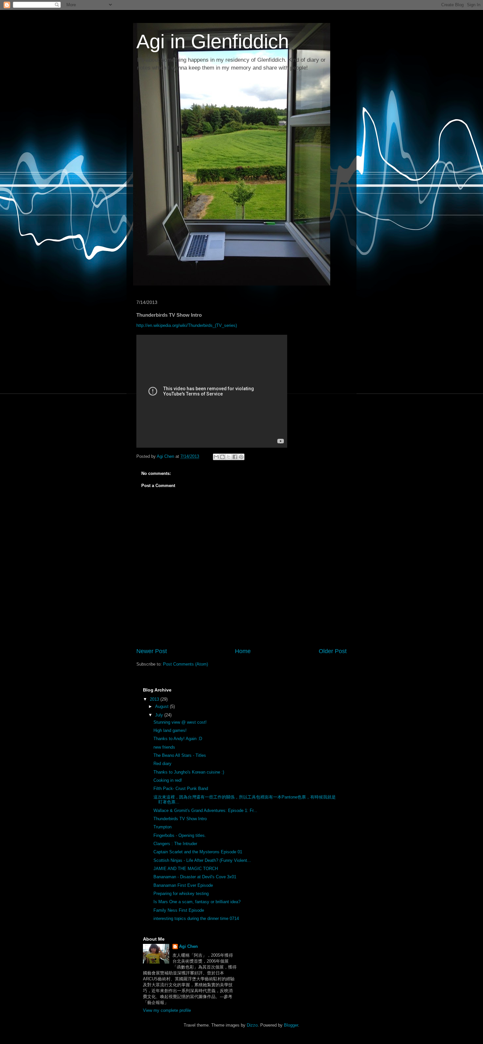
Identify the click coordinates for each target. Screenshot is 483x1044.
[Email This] (216, 457)
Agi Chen (188, 946)
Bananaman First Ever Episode (183, 885)
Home (243, 651)
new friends (164, 747)
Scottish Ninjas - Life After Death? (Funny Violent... (202, 860)
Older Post (333, 651)
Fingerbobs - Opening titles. (179, 835)
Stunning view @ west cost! (180, 722)
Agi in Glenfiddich (212, 42)
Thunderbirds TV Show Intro (180, 818)
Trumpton (162, 826)
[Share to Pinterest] (241, 457)
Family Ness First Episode (178, 910)
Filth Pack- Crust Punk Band (180, 788)
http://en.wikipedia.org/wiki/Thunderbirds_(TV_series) (186, 325)
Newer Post (151, 651)
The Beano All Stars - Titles (179, 755)
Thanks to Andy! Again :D (177, 738)
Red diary (162, 763)
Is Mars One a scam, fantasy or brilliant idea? (197, 901)
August (162, 706)
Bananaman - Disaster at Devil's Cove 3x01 (194, 876)
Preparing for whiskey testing (181, 893)
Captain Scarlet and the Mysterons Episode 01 (197, 851)
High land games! (170, 730)
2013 (155, 699)
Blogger (291, 1025)
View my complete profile (167, 1010)
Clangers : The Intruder (175, 843)
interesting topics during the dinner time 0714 (196, 918)
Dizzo (252, 1025)
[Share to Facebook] (235, 457)
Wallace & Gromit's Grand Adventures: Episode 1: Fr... (205, 810)
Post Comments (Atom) (185, 664)
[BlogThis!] (222, 457)
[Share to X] (228, 457)
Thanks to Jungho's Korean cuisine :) (188, 772)
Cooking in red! (167, 780)
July (159, 715)
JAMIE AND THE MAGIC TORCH (185, 868)
